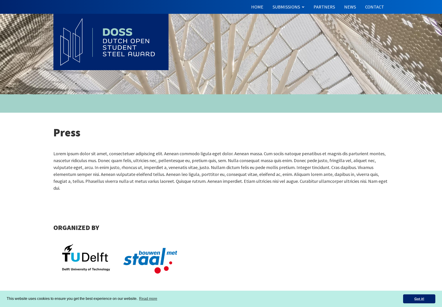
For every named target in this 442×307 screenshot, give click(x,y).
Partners (324, 7)
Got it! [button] (419, 299)
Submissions (286, 7)
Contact (374, 7)
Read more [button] (148, 299)
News (350, 7)
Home (257, 7)
